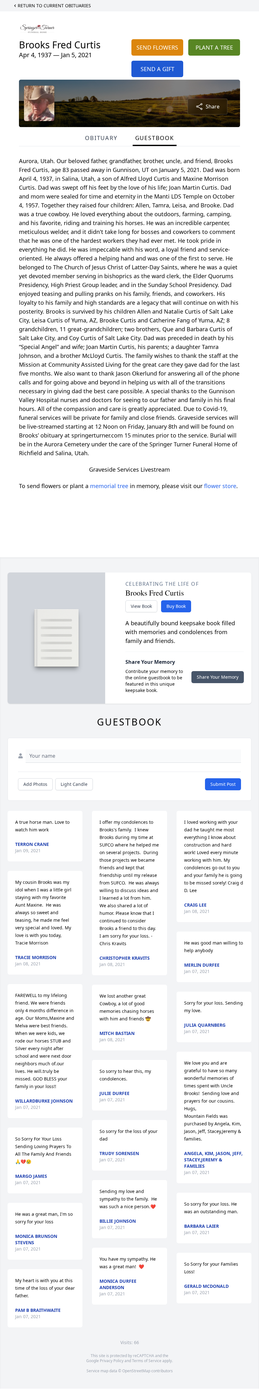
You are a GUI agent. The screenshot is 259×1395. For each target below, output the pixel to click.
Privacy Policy (111, 1360)
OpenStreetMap (136, 1371)
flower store (220, 486)
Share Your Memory (217, 677)
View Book (141, 606)
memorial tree (109, 486)
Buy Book (176, 606)
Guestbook (154, 138)
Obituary (101, 138)
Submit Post (223, 784)
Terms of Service (146, 1360)
